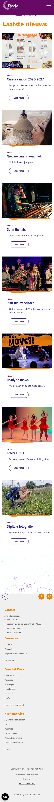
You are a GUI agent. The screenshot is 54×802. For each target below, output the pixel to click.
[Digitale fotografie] (27, 497)
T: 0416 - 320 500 (12, 628)
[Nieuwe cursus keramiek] (27, 127)
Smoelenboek (10, 689)
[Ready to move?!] (27, 351)
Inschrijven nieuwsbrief (14, 705)
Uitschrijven (9, 661)
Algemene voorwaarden (14, 720)
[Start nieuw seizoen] (27, 274)
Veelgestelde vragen (13, 738)
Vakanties (8, 729)
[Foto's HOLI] (27, 424)
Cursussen (8, 645)
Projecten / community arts (15, 654)
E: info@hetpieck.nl (12, 633)
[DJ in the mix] (27, 200)
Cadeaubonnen (10, 734)
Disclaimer (27, 779)
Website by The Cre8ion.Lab (27, 795)
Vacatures (8, 680)
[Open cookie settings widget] (5, 796)
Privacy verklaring (27, 784)
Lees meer (19, 98)
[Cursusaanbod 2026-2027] (27, 50)
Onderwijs (8, 649)
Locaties (7, 724)
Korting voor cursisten (13, 743)
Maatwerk (8, 694)
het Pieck (10, 5)
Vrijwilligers (9, 685)
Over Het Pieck (11, 676)
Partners (7, 750)
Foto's (7, 698)
